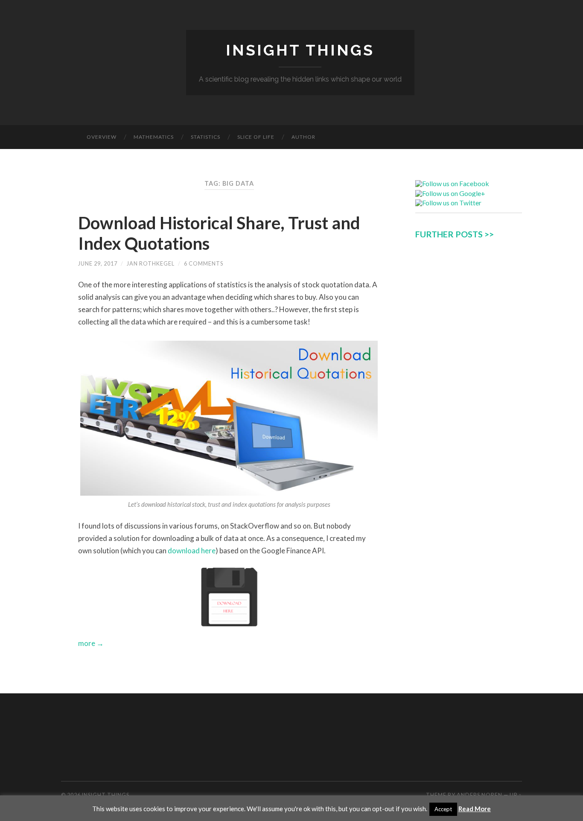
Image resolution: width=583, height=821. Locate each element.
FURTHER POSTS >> (454, 234)
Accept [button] (443, 809)
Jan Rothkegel (151, 263)
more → (91, 643)
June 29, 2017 (97, 263)
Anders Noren (479, 795)
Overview (102, 137)
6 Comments (203, 263)
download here (192, 550)
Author (303, 137)
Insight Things (300, 50)
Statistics (205, 137)
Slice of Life (255, 137)
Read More (474, 808)
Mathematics (154, 137)
